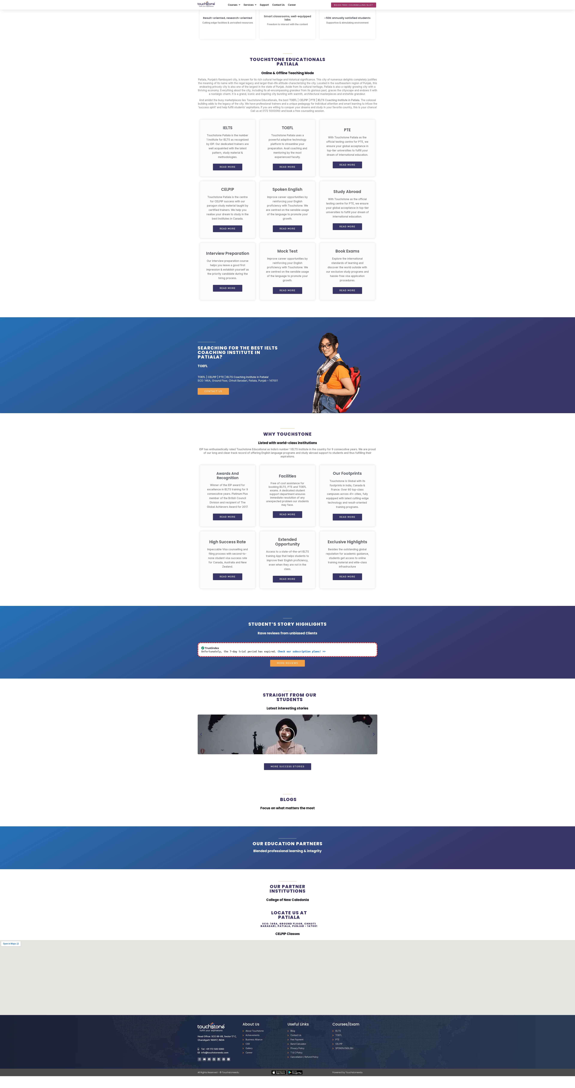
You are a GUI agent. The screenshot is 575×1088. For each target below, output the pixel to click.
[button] (201, 734)
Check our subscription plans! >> (302, 651)
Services (249, 4)
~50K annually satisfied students (347, 18)
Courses (232, 4)
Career (292, 4)
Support (264, 4)
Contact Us (278, 4)
